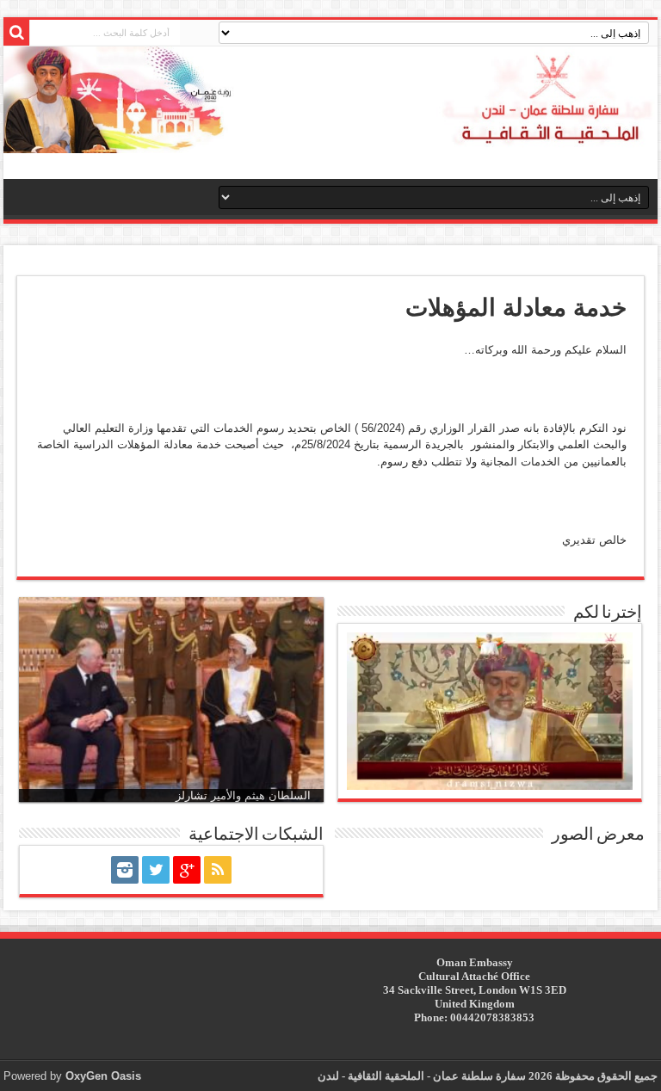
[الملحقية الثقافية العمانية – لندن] (330, 99)
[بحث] (16, 33)
